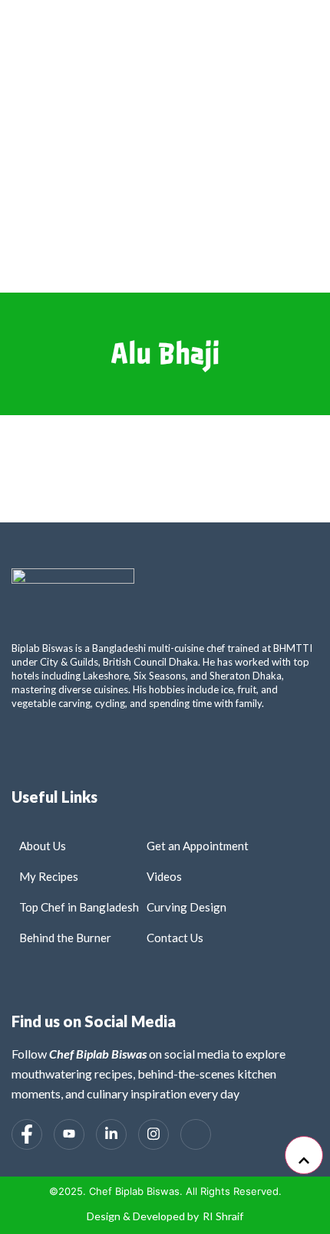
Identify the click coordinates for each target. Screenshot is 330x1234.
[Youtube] (69, 1134)
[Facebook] (27, 1134)
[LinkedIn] (111, 1134)
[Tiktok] (195, 1134)
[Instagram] (153, 1134)
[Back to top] (304, 1155)
